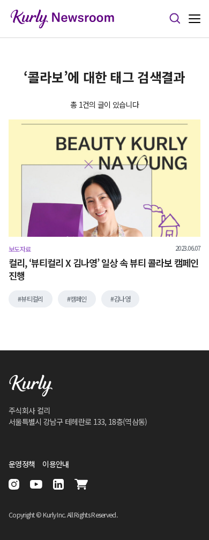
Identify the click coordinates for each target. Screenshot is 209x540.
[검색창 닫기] (174, 19)
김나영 (122, 299)
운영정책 (22, 464)
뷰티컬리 (32, 299)
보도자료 (20, 249)
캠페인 (78, 299)
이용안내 (55, 464)
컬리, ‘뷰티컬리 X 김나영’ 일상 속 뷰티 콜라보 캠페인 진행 (103, 270)
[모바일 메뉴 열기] (194, 19)
